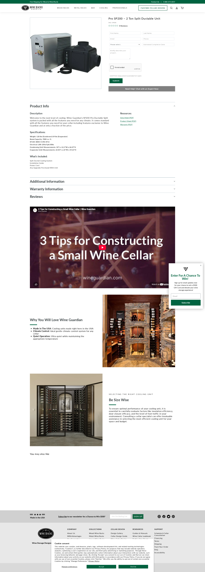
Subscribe (62, 516)
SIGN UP (138, 516)
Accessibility (159, 552)
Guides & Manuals (140, 533)
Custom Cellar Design (153, 8)
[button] (171, 8)
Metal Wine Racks (96, 536)
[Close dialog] (200, 265)
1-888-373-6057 (169, 2)
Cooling (104, 8)
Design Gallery (117, 533)
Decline (133, 566)
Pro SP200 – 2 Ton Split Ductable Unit (33, 489)
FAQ (156, 549)
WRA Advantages (74, 536)
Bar (93, 8)
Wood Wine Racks (96, 533)
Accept (101, 566)
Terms (156, 541)
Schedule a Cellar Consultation (161, 534)
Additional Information (47, 181)
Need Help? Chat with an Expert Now (142, 89)
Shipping (158, 544)
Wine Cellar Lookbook (142, 536)
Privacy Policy (94, 561)
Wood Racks (63, 8)
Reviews (36, 196)
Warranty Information (46, 188)
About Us (71, 533)
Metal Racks (80, 8)
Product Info (39, 106)
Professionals (120, 8)
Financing (158, 538)
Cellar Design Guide (119, 536)
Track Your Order (161, 547)
